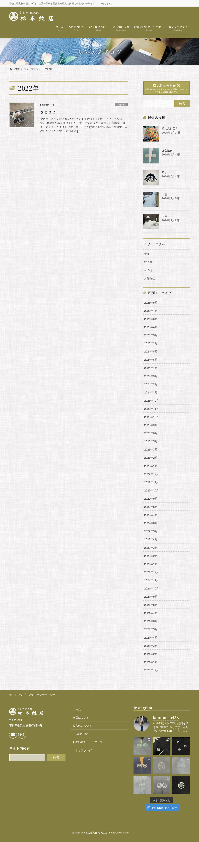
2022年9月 (150, 498)
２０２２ (48, 112)
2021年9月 (150, 596)
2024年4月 (150, 368)
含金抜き (167, 150)
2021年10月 (151, 588)
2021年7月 (150, 613)
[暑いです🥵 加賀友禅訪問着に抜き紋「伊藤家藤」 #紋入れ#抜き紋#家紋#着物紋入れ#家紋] (161, 785)
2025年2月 (150, 343)
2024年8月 (150, 351)
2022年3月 (150, 547)
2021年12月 (151, 572)
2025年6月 (150, 319)
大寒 (164, 216)
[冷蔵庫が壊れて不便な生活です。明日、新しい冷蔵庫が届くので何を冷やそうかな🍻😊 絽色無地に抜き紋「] (142, 785)
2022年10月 (151, 490)
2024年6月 (150, 359)
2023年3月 (150, 449)
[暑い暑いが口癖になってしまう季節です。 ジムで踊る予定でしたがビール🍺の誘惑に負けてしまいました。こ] (181, 785)
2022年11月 (151, 482)
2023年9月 (150, 425)
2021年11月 (151, 580)
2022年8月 (150, 507)
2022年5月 (150, 531)
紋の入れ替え (170, 128)
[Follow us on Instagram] (22, 735)
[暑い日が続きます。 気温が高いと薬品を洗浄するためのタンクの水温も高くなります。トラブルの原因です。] (181, 765)
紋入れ (148, 262)
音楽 (147, 254)
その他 (121, 104)
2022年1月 (150, 564)
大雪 (164, 194)
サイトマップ (17, 694)
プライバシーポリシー (42, 694)
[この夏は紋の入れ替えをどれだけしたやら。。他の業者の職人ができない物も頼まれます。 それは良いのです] (181, 746)
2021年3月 (150, 646)
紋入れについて (82, 725)
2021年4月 (150, 637)
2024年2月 (150, 384)
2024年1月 (150, 392)
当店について (81, 717)
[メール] (13, 735)
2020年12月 (151, 670)
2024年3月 (150, 376)
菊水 (164, 172)
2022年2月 (150, 556)
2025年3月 (150, 335)
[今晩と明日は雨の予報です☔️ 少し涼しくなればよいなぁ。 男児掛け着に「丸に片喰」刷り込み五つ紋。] (161, 746)
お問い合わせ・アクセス (88, 742)
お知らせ (149, 278)
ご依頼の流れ (81, 734)
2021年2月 (150, 654)
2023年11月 (151, 409)
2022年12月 (151, 474)
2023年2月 (150, 457)
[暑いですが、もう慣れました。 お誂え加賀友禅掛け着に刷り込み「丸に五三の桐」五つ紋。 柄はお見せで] (161, 765)
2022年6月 (150, 523)
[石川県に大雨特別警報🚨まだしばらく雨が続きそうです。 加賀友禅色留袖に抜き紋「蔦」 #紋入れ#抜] (142, 746)
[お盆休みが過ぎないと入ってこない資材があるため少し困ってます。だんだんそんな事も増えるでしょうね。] (142, 765)
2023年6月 (150, 433)
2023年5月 (150, 441)
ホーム (77, 709)
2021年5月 (150, 629)
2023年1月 (150, 466)
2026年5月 (150, 302)
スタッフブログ (82, 750)
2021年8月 (150, 605)
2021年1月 (150, 662)
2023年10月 (151, 417)
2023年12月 (151, 400)
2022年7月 (150, 515)
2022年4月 (150, 539)
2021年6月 (150, 621)
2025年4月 (150, 327)
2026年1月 (150, 310)
